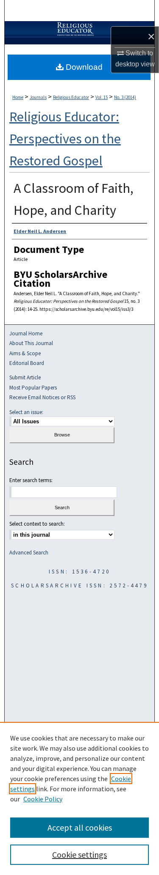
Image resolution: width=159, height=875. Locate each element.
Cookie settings (79, 854)
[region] (79, 798)
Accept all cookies (79, 827)
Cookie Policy (42, 799)
